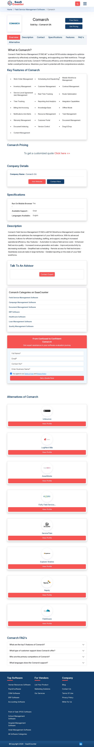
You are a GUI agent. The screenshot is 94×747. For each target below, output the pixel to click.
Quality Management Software (21, 326)
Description (27, 37)
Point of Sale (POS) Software (19, 712)
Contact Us (66, 689)
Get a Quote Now (47, 378)
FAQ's (81, 37)
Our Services (40, 693)
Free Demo (73, 20)
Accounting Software (16, 702)
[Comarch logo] (14, 23)
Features (70, 37)
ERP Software (14, 312)
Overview (13, 37)
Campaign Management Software (22, 302)
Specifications (55, 37)
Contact (41, 37)
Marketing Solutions (42, 689)
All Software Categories (17, 734)
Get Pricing (73, 26)
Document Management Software (22, 307)
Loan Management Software (20, 322)
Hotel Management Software (19, 730)
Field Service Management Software (30, 9)
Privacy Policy (67, 697)
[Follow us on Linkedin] (81, 744)
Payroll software (14, 689)
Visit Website (37, 181)
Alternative (14, 42)
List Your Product (41, 685)
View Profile (47, 424)
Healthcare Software (17, 317)
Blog (64, 685)
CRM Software (14, 693)
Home (9, 9)
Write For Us (67, 702)
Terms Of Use (67, 693)
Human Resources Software (19, 685)
